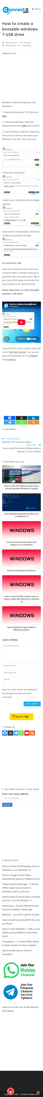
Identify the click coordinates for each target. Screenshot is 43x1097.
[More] (33, 422)
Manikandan (10, 45)
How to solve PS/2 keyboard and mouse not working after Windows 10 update (21, 487)
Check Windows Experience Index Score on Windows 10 (21, 515)
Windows (27, 43)
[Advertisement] (21, 79)
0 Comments (26, 45)
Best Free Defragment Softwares (21, 570)
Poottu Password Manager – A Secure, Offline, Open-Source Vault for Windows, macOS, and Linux (20, 888)
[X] (21, 418)
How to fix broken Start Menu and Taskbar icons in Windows (21, 543)
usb (7, 429)
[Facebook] (9, 418)
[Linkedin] (33, 418)
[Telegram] (9, 422)
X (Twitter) (32, 355)
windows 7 (12, 429)
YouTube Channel (17, 352)
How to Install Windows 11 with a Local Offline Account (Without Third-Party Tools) (21, 932)
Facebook (11, 359)
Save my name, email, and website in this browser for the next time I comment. (20, 693)
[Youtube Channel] (26, 733)
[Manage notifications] (38, 1092)
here (4, 116)
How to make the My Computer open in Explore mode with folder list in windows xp (21, 599)
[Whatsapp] (21, 422)
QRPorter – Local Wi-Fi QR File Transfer (20, 914)
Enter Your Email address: (15, 794)
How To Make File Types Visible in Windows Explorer (21, 628)
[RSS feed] (32, 733)
